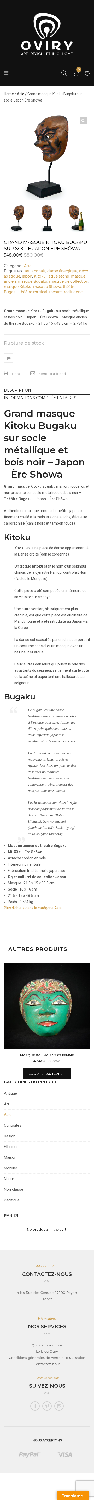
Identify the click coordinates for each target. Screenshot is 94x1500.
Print (15, 373)
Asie (20, 94)
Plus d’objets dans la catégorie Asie (33, 908)
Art (6, 1104)
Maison (10, 1157)
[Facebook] (35, 1406)
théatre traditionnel (66, 291)
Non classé (13, 1189)
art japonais (35, 271)
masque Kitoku (17, 286)
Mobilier (10, 1168)
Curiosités (12, 1125)
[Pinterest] (47, 1406)
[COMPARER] (8, 358)
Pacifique (12, 1200)
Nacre (9, 1178)
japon (27, 276)
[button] (83, 120)
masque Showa (47, 286)
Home (9, 94)
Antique (10, 1093)
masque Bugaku (32, 281)
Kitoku (40, 276)
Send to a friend (52, 373)
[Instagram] (59, 1406)
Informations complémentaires (40, 397)
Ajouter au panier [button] (47, 1074)
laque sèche (58, 276)
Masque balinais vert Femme (47, 1055)
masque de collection (68, 281)
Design (9, 1136)
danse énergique (62, 271)
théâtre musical (33, 291)
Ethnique (11, 1146)
